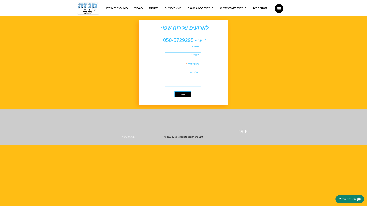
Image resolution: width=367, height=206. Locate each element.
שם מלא (195, 46)
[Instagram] (240, 131)
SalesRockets (181, 136)
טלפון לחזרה (193, 64)
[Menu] (279, 8)
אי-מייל (196, 55)
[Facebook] (245, 131)
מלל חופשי (194, 72)
